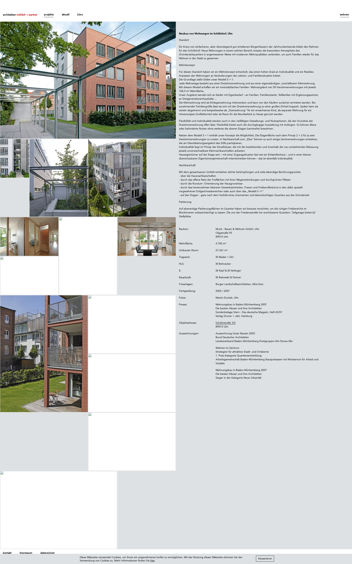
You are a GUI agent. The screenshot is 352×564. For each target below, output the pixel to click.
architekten (20, 14)
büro (80, 14)
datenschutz (47, 552)
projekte (49, 14)
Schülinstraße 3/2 (226, 322)
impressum (26, 552)
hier (152, 560)
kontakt (7, 552)
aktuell (65, 14)
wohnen (344, 14)
